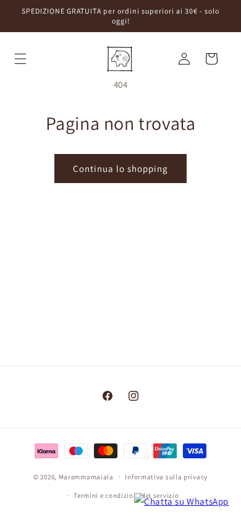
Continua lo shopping (120, 168)
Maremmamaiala (86, 476)
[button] (24, 58)
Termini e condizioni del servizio (126, 495)
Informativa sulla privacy (166, 477)
